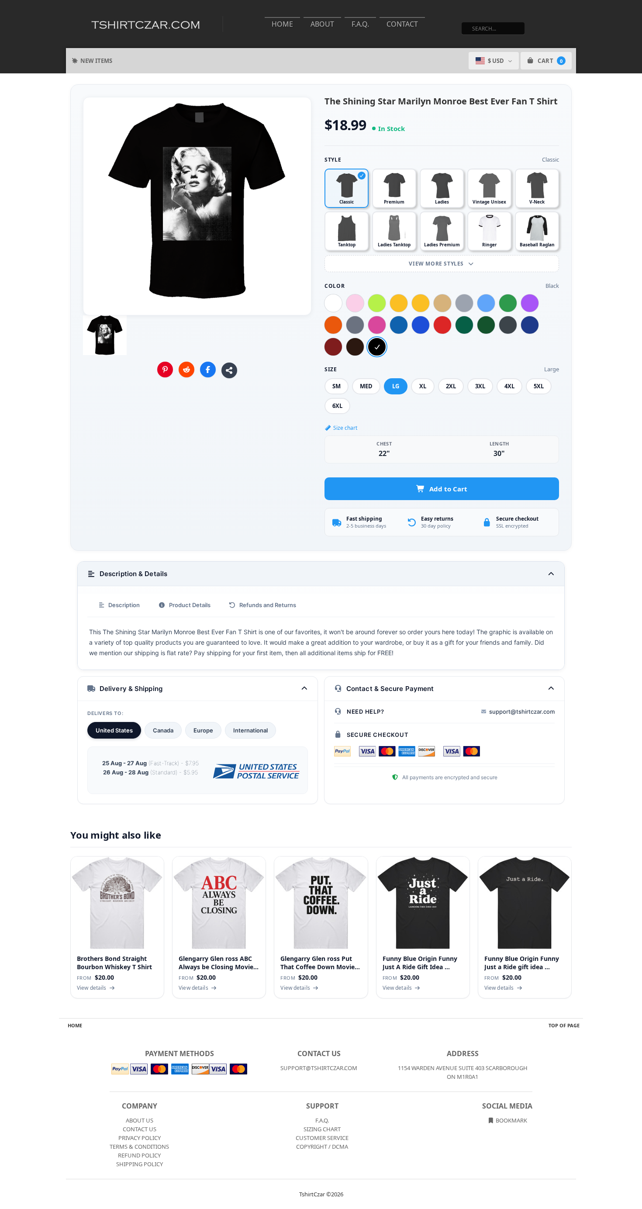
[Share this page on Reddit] (186, 369)
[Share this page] (229, 370)
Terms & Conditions (139, 1146)
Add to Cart (448, 488)
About (322, 24)
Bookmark (510, 1120)
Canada (163, 730)
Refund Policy (139, 1155)
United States (114, 730)
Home (282, 24)
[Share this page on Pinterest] (165, 369)
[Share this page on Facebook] (208, 369)
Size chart (345, 428)
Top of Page (564, 1025)
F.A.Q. (360, 24)
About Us (139, 1120)
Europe (203, 730)
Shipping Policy (139, 1164)
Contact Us (139, 1129)
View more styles (437, 263)
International (250, 730)
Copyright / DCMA (322, 1146)
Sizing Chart (322, 1129)
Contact (402, 24)
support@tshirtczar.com (522, 711)
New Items (96, 61)
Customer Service (322, 1138)
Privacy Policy (139, 1138)
